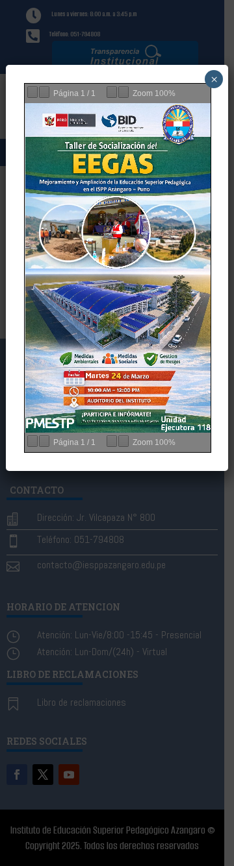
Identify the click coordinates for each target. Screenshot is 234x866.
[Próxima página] (44, 92)
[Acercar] (123, 92)
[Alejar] (112, 92)
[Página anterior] (32, 92)
